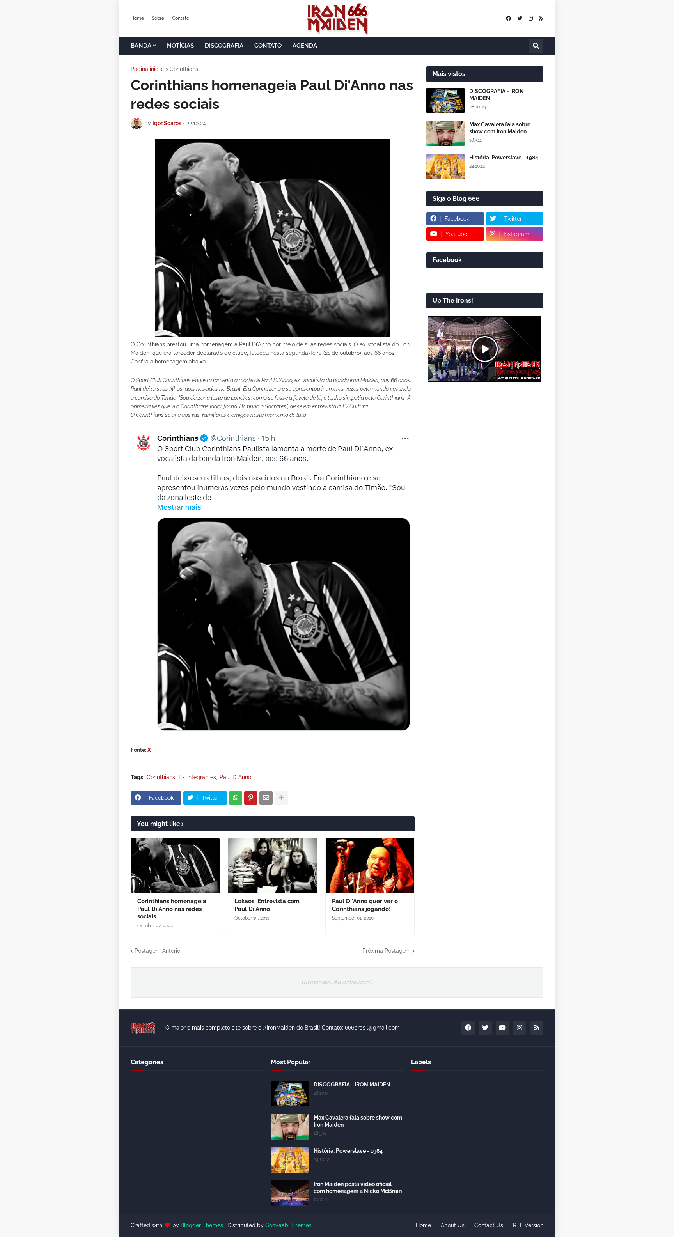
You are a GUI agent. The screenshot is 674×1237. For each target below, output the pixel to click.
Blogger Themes (202, 1225)
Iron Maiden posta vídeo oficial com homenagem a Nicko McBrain (358, 1187)
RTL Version (528, 1225)
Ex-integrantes (197, 777)
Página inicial (147, 69)
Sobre (158, 18)
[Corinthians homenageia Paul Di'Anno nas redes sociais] (175, 865)
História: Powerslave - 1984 (503, 157)
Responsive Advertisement (337, 981)
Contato (180, 18)
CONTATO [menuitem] (268, 45)
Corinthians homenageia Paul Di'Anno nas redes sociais (171, 909)
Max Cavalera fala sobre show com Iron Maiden (499, 128)
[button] (536, 46)
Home (137, 18)
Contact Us (488, 1225)
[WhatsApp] (235, 798)
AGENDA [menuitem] (305, 45)
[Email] (266, 798)
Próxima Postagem (386, 951)
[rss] (541, 18)
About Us (453, 1225)
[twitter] (519, 18)
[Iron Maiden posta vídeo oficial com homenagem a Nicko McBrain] (290, 1193)
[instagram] (531, 18)
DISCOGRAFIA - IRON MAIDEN (496, 94)
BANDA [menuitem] (141, 45)
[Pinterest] (250, 798)
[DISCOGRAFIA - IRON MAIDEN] (445, 100)
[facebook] (508, 18)
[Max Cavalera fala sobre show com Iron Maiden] (445, 133)
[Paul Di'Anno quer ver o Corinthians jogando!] (370, 865)
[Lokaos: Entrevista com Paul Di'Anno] (272, 865)
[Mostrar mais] (281, 798)
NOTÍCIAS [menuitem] (180, 45)
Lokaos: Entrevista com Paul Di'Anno (267, 905)
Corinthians (184, 69)
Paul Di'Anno (235, 777)
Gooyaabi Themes (288, 1225)
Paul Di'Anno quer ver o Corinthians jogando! (365, 905)
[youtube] (502, 1028)
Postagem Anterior (158, 951)
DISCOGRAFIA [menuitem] (224, 45)
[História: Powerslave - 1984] (445, 166)
